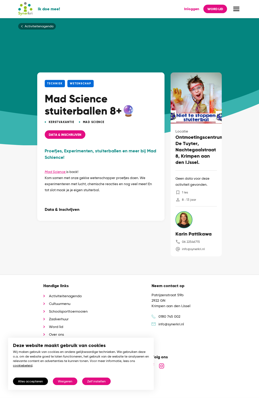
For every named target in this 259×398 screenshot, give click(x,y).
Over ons (56, 334)
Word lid (215, 9)
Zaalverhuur (59, 319)
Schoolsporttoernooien (68, 311)
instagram (161, 365)
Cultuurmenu (59, 303)
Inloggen (191, 9)
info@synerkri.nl (193, 249)
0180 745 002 (169, 316)
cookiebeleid (22, 365)
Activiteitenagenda (39, 26)
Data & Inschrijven (65, 135)
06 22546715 (191, 242)
